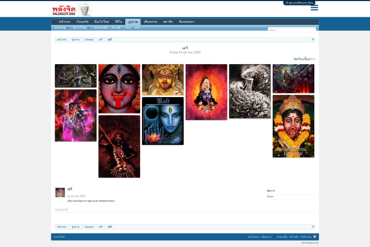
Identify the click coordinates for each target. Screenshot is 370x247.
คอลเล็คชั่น (101, 27)
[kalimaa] (119, 146)
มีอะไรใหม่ (101, 21)
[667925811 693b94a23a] (119, 88)
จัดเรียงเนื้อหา (303, 59)
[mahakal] (293, 126)
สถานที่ (116, 27)
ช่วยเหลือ (282, 236)
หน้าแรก (65, 21)
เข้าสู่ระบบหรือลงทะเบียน (299, 2)
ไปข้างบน (306, 236)
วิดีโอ (118, 21)
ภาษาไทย (59, 236)
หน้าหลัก (294, 236)
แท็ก (137, 27)
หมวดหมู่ (60, 27)
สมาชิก (168, 21)
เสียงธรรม (150, 21)
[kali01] (76, 75)
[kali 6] (206, 92)
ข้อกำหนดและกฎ (310, 243)
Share (270, 196)
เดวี (69, 189)
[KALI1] (250, 91)
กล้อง (127, 27)
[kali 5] (76, 115)
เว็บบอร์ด (82, 21)
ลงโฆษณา (254, 236)
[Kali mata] (293, 78)
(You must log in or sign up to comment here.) (91, 201)
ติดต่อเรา (267, 236)
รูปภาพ (133, 22)
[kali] (163, 121)
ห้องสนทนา (186, 21)
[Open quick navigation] (312, 39)
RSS (314, 236)
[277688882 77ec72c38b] (163, 79)
